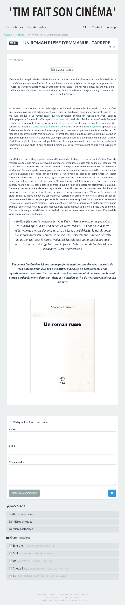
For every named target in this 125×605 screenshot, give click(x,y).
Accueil (8, 35)
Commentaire (16, 462)
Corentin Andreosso (70, 597)
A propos (113, 27)
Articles (20, 35)
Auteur (12, 429)
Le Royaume (93, 127)
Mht (16, 553)
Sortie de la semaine (21, 514)
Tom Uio (18, 545)
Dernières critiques (20, 521)
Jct (15, 561)
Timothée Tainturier (80, 600)
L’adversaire (58, 119)
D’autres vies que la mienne (45, 127)
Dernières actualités (21, 529)
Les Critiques (14, 27)
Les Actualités (37, 27)
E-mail (12, 446)
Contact (97, 27)
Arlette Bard (20, 568)
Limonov (64, 127)
